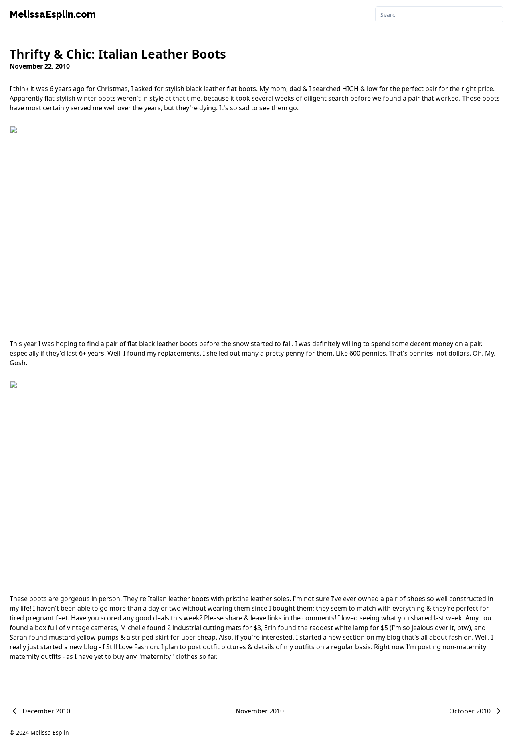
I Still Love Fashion (130, 646)
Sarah (18, 637)
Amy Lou (478, 617)
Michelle (132, 627)
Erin (270, 627)
